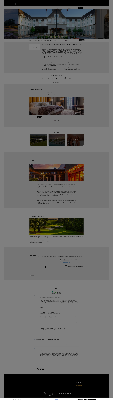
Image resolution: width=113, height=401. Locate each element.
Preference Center (80, 399)
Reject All (87, 399)
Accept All (93, 399)
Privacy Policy (56, 399)
